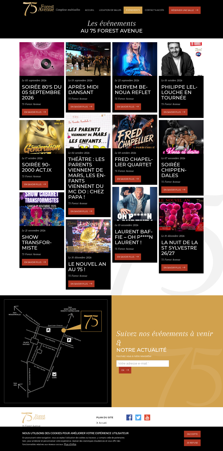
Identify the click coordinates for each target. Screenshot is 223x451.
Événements (133, 10)
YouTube (147, 417)
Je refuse (192, 443)
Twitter (138, 417)
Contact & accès (154, 10)
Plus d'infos (70, 444)
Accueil (89, 10)
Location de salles (110, 10)
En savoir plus (32, 112)
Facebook (129, 417)
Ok (122, 370)
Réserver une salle (182, 10)
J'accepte (192, 434)
